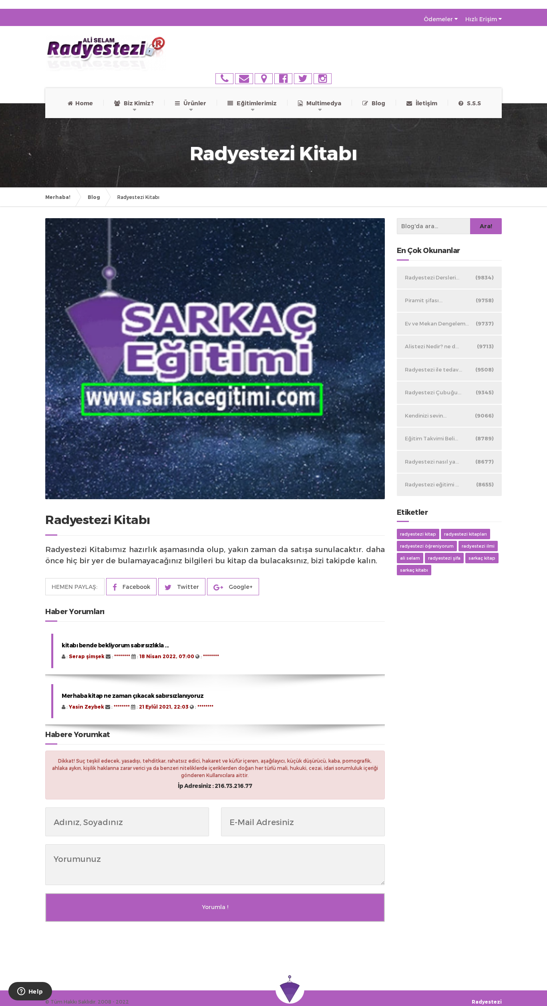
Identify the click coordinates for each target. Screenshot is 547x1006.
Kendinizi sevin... (449, 415)
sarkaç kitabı (414, 569)
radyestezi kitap (418, 533)
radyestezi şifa (444, 557)
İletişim (424, 103)
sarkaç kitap (482, 557)
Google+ (240, 586)
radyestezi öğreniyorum (427, 545)
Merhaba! (57, 197)
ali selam (410, 557)
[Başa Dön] (532, 975)
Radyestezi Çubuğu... (449, 392)
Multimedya (322, 103)
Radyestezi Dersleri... (449, 277)
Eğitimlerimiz (255, 103)
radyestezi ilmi (478, 545)
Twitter (187, 586)
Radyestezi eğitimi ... (449, 484)
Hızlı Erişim (481, 19)
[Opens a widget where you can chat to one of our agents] (30, 992)
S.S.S (472, 103)
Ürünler (193, 103)
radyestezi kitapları (465, 533)
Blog (376, 103)
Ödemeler (438, 19)
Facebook (135, 586)
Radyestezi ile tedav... (449, 369)
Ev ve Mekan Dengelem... (449, 323)
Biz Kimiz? (137, 103)
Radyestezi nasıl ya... (449, 461)
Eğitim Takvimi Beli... (449, 438)
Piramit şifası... (449, 300)
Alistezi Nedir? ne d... (449, 346)
